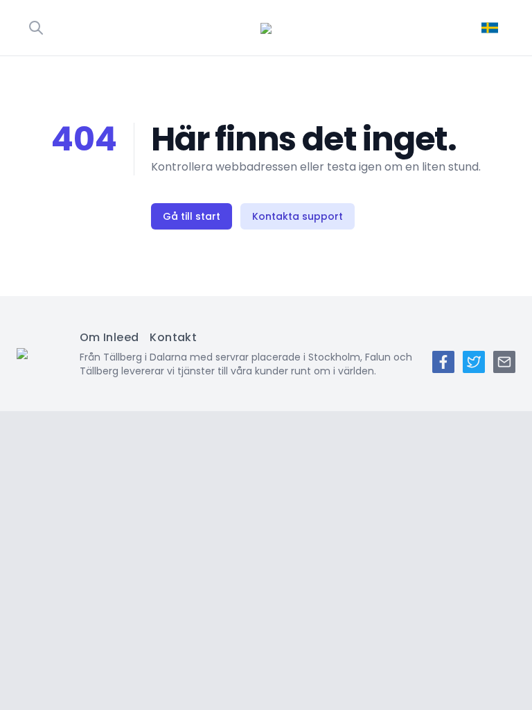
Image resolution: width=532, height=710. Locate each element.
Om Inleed (109, 337)
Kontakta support (297, 216)
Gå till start (191, 216)
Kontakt (173, 337)
